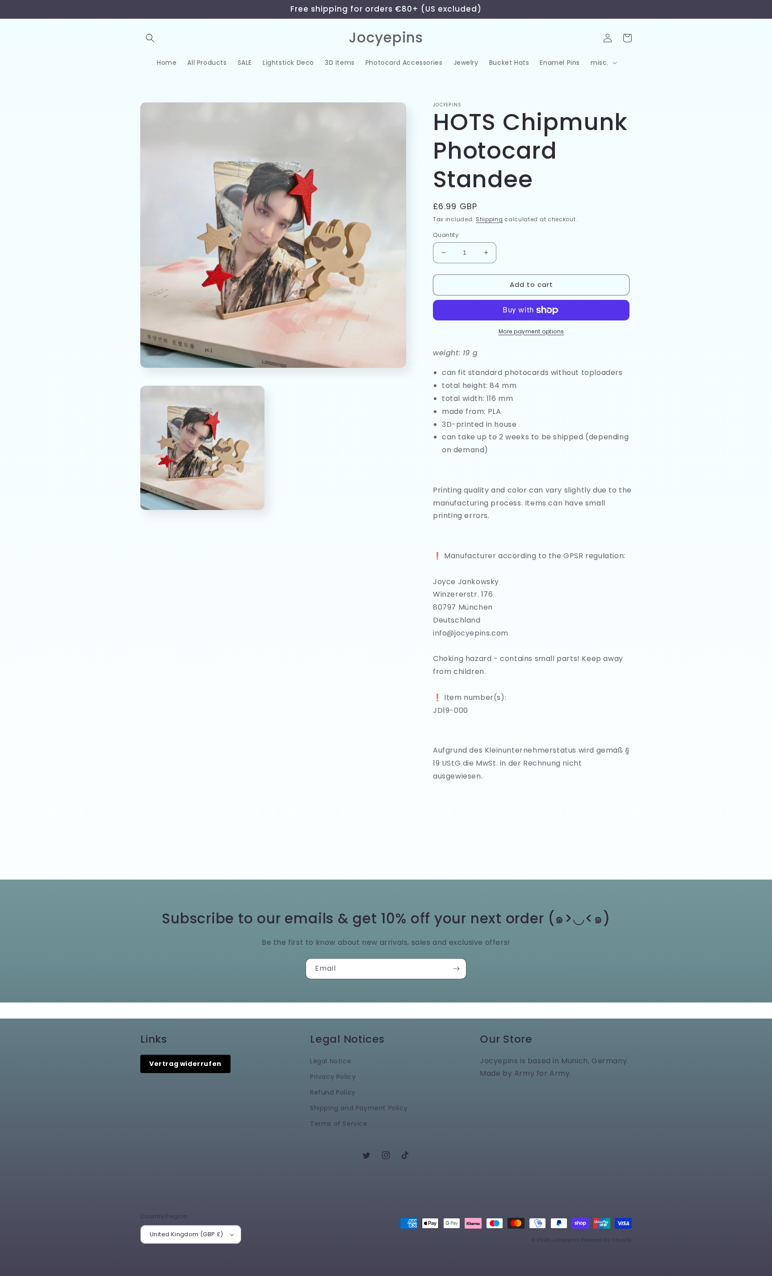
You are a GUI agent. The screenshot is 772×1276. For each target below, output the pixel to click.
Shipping (489, 219)
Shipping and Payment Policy (358, 1107)
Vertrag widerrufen (185, 1063)
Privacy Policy (333, 1076)
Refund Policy (333, 1092)
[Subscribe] (456, 968)
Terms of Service (339, 1123)
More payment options (531, 331)
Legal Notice (330, 1061)
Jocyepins (566, 1240)
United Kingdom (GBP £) (186, 1234)
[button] (150, 38)
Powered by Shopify (606, 1240)
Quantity (445, 235)
